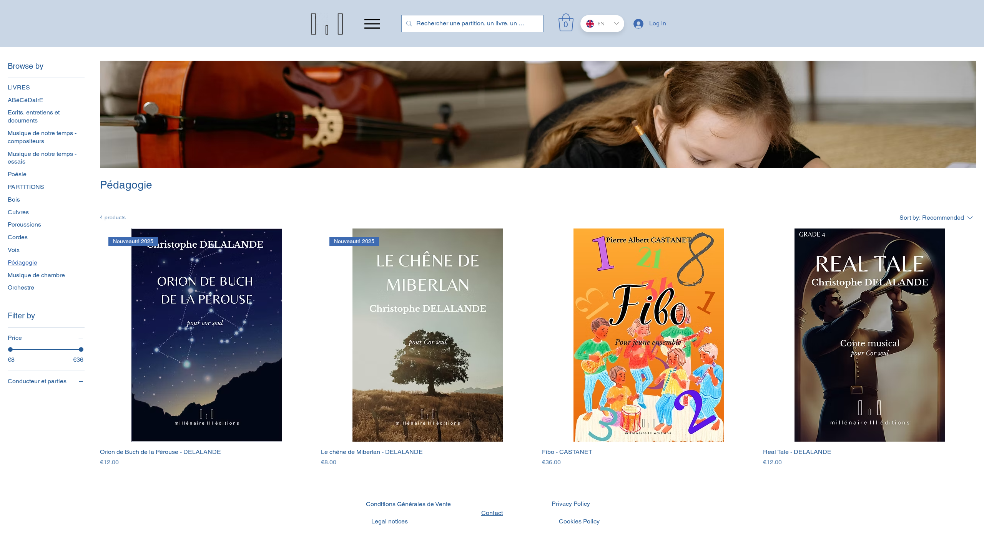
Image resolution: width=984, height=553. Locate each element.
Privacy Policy (571, 503)
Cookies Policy (579, 521)
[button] (565, 22)
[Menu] (372, 23)
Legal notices (389, 521)
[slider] (10, 349)
